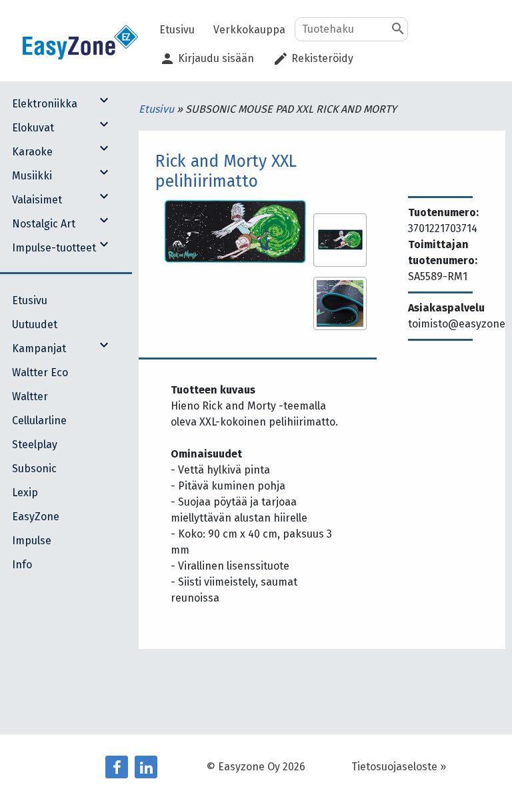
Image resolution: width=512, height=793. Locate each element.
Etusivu (158, 109)
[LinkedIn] (146, 767)
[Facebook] (116, 767)
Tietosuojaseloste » (398, 766)
